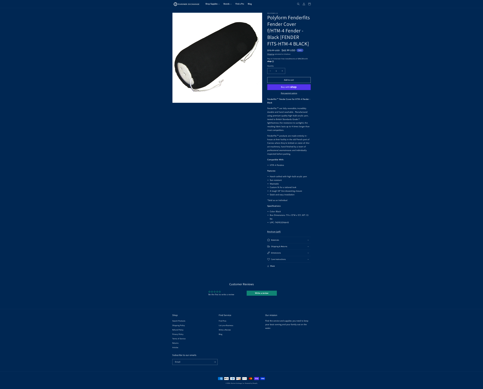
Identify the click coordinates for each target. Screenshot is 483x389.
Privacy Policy (177, 334)
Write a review (261, 293)
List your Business (226, 325)
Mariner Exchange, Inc (238, 383)
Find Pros (222, 321)
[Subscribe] (214, 362)
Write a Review (225, 330)
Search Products (178, 321)
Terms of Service (179, 338)
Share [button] (272, 266)
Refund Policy (178, 330)
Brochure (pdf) (274, 231)
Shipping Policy (178, 325)
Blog (220, 334)
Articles (175, 347)
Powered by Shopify (251, 383)
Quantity (270, 66)
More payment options (289, 93)
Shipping (270, 54)
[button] (298, 4)
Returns (175, 343)
